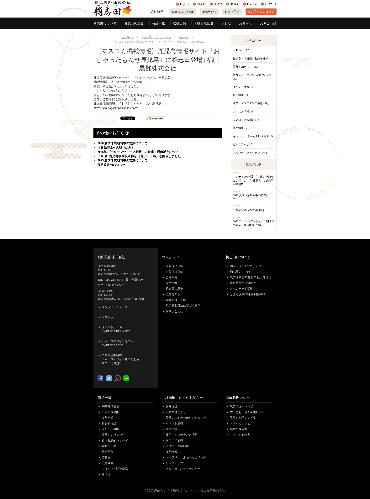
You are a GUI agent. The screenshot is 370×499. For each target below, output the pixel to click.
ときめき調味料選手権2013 (247, 294)
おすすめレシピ (240, 423)
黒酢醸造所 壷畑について (246, 282)
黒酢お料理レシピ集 (243, 417)
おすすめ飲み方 (240, 434)
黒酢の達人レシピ (241, 406)
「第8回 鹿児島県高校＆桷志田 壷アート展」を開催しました (139, 156)
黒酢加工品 (109, 446)
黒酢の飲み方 (238, 429)
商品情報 (238, 128)
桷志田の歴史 (134, 23)
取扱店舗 (179, 23)
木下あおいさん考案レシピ (247, 412)
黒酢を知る (173, 294)
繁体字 (234, 4)
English (184, 4)
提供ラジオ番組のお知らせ (249, 58)
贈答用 (106, 457)
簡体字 (218, 4)
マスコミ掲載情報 (244, 119)
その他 (106, 474)
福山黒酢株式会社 (111, 257)
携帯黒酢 (107, 451)
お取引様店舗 (204, 23)
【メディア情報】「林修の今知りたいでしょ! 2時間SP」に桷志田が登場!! (253, 180)
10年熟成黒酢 (110, 406)
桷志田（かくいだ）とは (246, 266)
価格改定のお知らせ (111, 164)
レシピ (226, 23)
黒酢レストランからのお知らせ (252, 74)
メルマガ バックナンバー (249, 152)
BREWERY (209, 11)
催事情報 (238, 95)
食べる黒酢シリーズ (115, 440)
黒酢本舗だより (242, 66)
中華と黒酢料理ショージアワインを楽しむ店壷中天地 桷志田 (120, 359)
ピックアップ (241, 144)
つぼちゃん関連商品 (115, 468)
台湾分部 (271, 4)
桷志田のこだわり (241, 271)
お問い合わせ (174, 311)
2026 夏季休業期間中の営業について (123, 143)
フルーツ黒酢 (110, 429)
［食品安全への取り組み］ (116, 147)
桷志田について (104, 23)
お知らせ (245, 23)
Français (252, 4)
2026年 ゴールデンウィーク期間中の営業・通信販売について (140, 151)
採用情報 (171, 282)
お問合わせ (268, 23)
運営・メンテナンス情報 (248, 103)
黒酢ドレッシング (113, 434)
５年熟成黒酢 (110, 412)
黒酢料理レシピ (238, 398)
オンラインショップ (261, 11)
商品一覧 (158, 23)
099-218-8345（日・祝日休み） (126, 279)
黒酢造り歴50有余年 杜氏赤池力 (250, 277)
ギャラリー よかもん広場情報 (251, 136)
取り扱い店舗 (174, 266)
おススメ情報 (241, 111)
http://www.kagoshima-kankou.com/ (115, 108)
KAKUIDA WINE (183, 11)
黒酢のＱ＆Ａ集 (176, 300)
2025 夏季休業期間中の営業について (123, 160)
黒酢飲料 (107, 463)
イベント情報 (241, 87)
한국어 (201, 4)
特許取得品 (109, 423)
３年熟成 (107, 417)
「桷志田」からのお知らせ (182, 398)
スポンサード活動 (241, 288)
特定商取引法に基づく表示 (183, 305)
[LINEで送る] (155, 119)
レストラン (232, 11)
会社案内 (157, 11)
